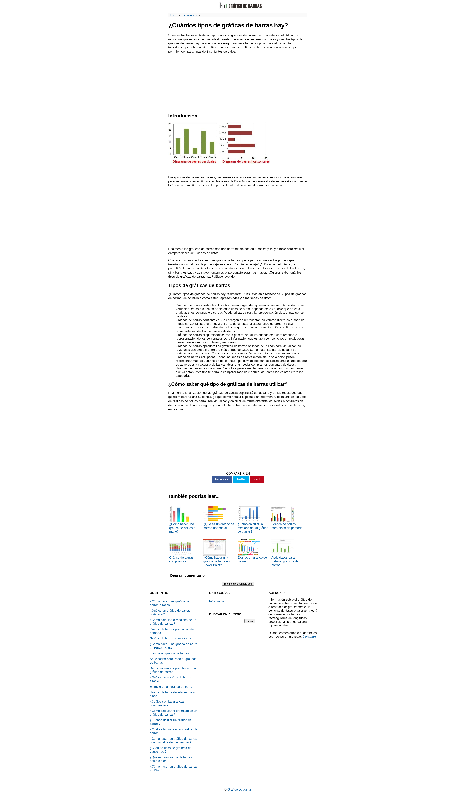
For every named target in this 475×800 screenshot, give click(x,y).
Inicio (173, 15)
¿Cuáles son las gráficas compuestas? (167, 703)
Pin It (257, 479)
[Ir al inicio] (240, 8)
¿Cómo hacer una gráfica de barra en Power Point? (216, 561)
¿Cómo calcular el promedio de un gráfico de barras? (173, 712)
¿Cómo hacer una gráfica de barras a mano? (182, 527)
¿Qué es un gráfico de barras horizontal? (218, 526)
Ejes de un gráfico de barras (252, 559)
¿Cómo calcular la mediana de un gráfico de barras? (253, 527)
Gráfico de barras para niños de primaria (286, 526)
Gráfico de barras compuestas (181, 559)
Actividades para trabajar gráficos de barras (284, 561)
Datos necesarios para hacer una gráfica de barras (173, 670)
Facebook (222, 479)
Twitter (241, 479)
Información (189, 15)
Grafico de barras (239, 789)
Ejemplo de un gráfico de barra (171, 686)
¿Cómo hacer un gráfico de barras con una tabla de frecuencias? (173, 740)
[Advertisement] (238, 83)
